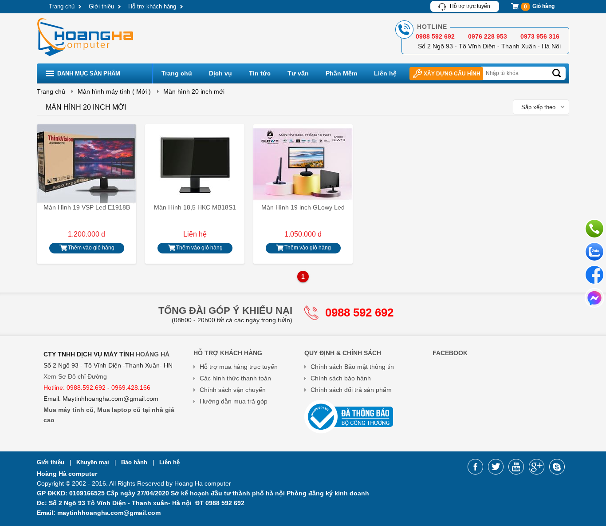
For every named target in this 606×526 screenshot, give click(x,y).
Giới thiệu (101, 6)
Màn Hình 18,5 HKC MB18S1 (195, 207)
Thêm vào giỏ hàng (91, 248)
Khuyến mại (93, 462)
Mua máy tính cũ (68, 409)
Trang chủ (62, 6)
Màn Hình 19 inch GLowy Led (303, 207)
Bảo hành (135, 462)
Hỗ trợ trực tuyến (470, 6)
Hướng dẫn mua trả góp (234, 401)
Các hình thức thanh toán (235, 378)
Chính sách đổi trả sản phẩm (351, 389)
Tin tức (260, 73)
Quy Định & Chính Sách (342, 352)
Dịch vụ (220, 73)
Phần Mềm (341, 73)
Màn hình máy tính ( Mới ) (114, 91)
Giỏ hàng (539, 6)
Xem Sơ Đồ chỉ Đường (75, 376)
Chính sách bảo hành (341, 378)
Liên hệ (385, 73)
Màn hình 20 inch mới (193, 91)
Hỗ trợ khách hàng (152, 6)
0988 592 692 (359, 312)
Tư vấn (298, 73)
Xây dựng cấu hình (452, 74)
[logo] (86, 57)
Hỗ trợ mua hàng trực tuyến (239, 366)
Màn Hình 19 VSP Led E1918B (86, 207)
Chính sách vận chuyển (233, 389)
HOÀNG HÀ (152, 354)
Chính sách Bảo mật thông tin (352, 366)
